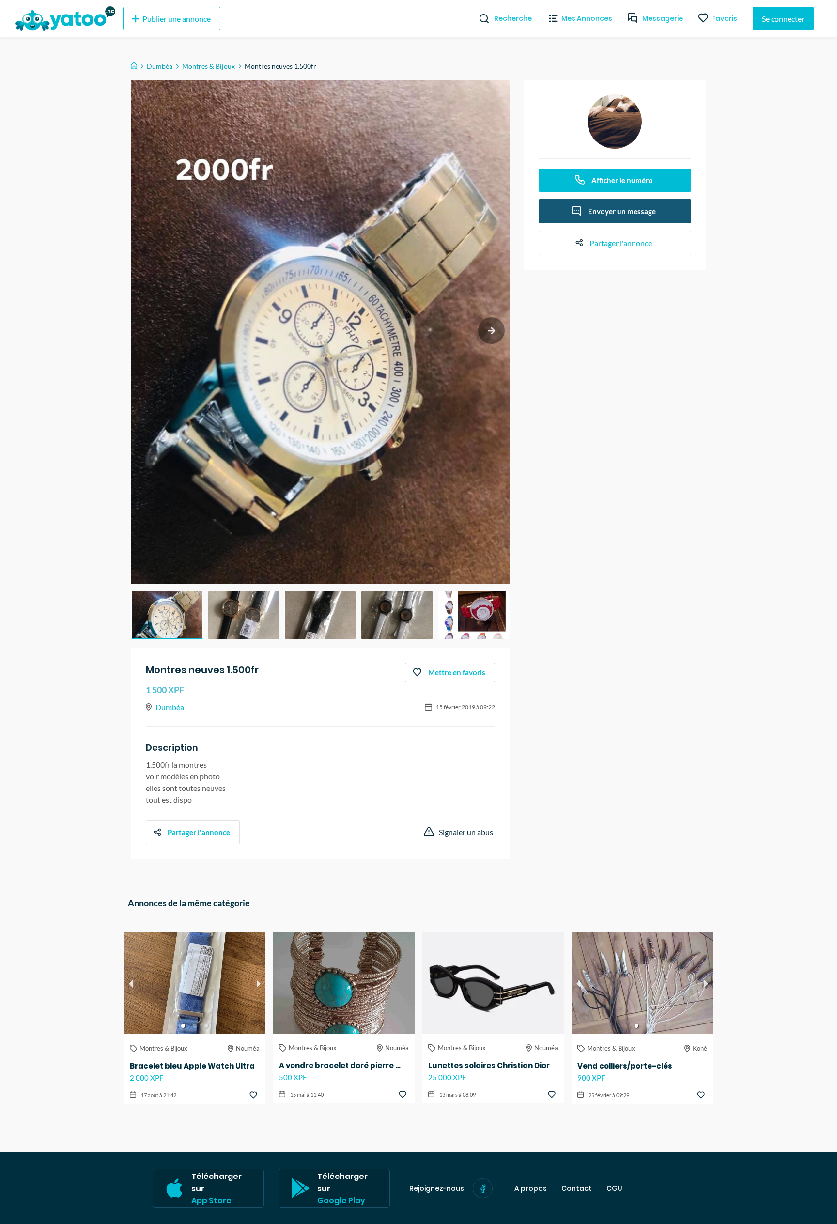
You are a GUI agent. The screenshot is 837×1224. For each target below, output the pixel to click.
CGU (614, 1188)
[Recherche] (480, 18)
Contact (576, 1188)
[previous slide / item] (131, 983)
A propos (530, 1188)
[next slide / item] (491, 330)
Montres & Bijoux (208, 66)
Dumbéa (159, 66)
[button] (167, 615)
